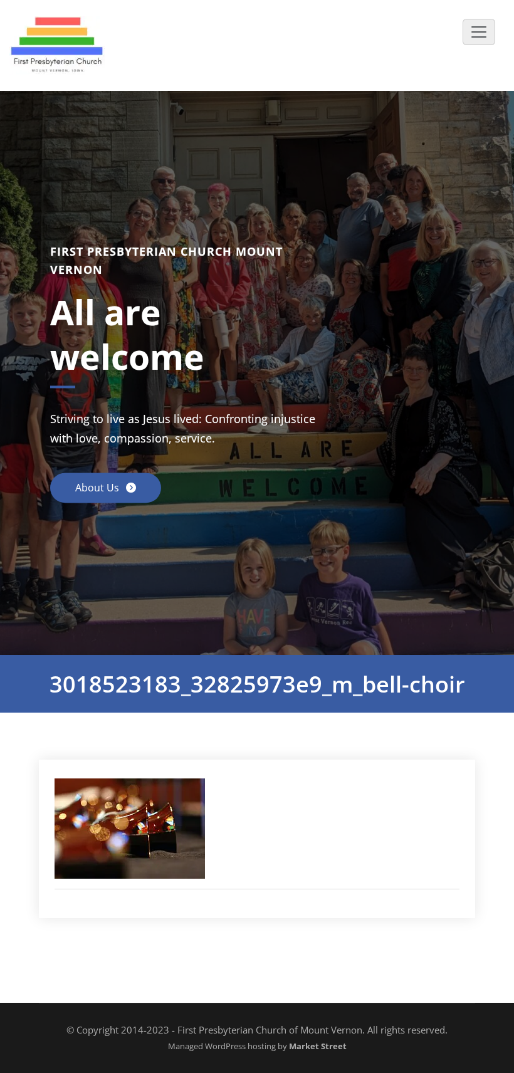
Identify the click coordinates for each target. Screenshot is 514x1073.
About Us (98, 488)
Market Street (317, 1046)
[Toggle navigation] (479, 32)
